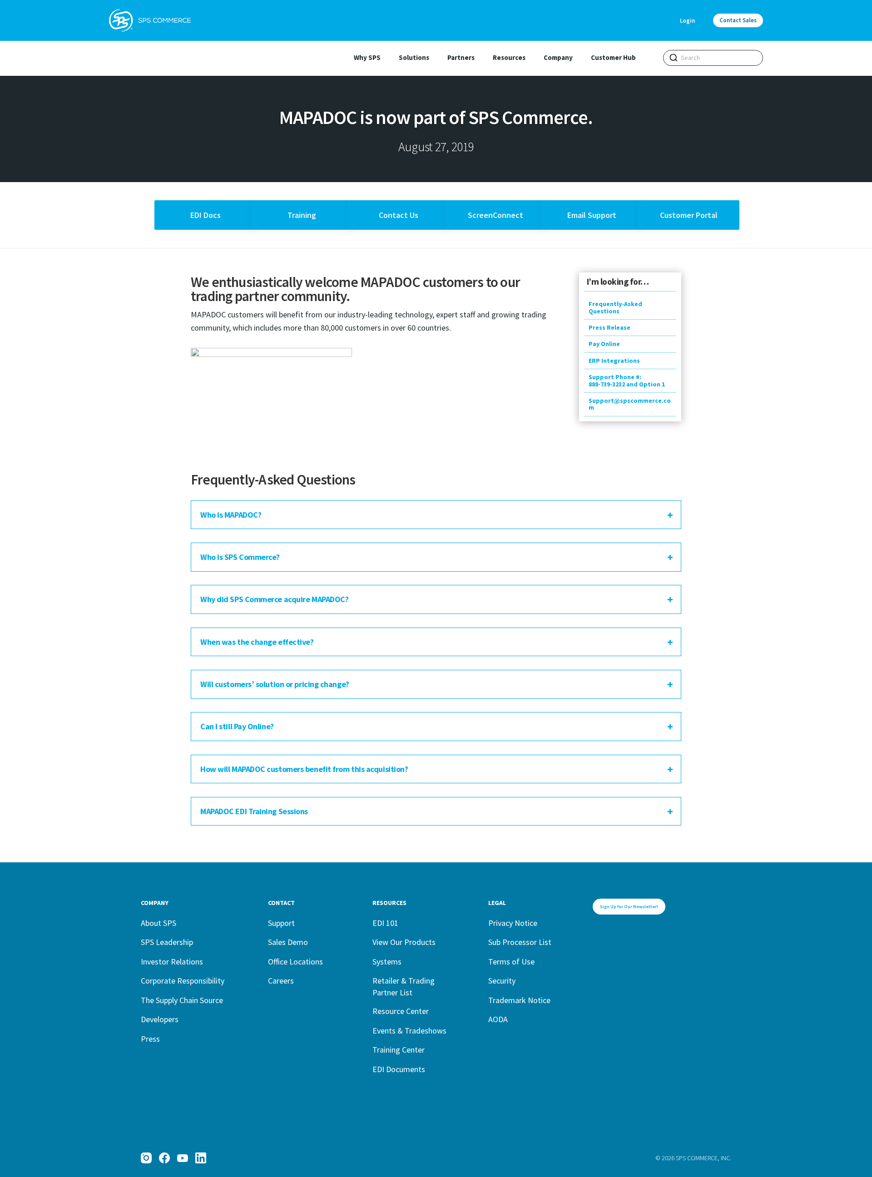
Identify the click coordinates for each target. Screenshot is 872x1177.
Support (281, 923)
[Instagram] (146, 1157)
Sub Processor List (519, 942)
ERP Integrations (614, 360)
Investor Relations (172, 961)
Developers (159, 1019)
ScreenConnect (495, 215)
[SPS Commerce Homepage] (150, 20)
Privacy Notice (512, 923)
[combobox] (713, 58)
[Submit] (673, 57)
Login (687, 21)
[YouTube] (182, 1157)
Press (150, 1039)
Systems (386, 961)
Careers (281, 980)
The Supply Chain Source (182, 1000)
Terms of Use (511, 961)
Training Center (398, 1049)
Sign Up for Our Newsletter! (629, 907)
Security (501, 980)
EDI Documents (398, 1069)
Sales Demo (288, 942)
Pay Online (604, 344)
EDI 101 (385, 923)
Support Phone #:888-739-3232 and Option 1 (627, 380)
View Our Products (404, 942)
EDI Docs (205, 215)
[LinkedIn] (200, 1157)
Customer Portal (689, 215)
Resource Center (400, 1011)
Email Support (591, 215)
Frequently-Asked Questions (615, 307)
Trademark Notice (519, 1000)
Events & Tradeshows (409, 1030)
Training (301, 215)
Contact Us (398, 215)
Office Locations (295, 961)
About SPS (158, 923)
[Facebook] (164, 1157)
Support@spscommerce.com (630, 403)
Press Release (609, 327)
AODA (498, 1019)
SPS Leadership (167, 942)
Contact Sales (738, 20)
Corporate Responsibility (182, 980)
